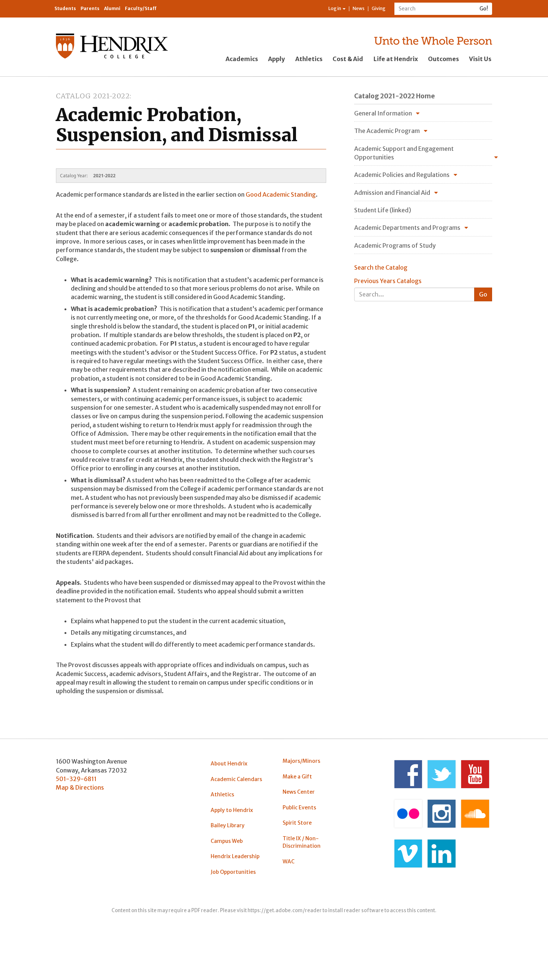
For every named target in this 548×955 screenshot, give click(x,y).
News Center (299, 792)
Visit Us (480, 59)
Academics (242, 59)
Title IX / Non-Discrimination (302, 842)
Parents (90, 8)
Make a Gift (297, 776)
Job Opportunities (233, 872)
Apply (276, 59)
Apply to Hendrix (232, 810)
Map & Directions (80, 787)
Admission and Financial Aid (392, 192)
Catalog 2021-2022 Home (394, 96)
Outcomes (443, 59)
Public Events (299, 807)
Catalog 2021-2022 (93, 96)
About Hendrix (229, 763)
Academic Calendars (236, 779)
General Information (383, 113)
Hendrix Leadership (235, 856)
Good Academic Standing (281, 194)
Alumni (112, 8)
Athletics (308, 59)
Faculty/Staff (141, 8)
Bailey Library (228, 825)
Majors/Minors (301, 761)
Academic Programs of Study (395, 245)
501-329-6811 (76, 779)
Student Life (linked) (382, 210)
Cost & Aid (348, 59)
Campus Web (227, 841)
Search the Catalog (380, 267)
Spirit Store (297, 822)
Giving (378, 8)
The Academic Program (387, 130)
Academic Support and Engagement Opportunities (404, 153)
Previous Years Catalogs (388, 281)
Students (65, 8)
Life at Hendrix (396, 59)
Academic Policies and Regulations (402, 174)
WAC (289, 861)
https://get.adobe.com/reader (285, 910)
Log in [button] (335, 8)
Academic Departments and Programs (407, 227)
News (359, 8)
